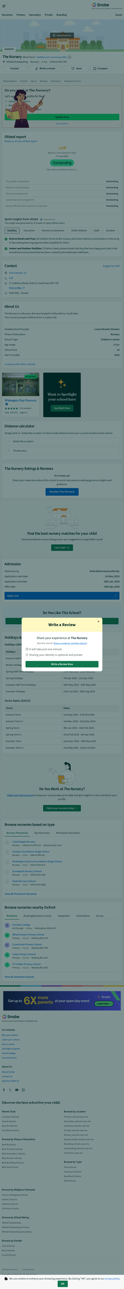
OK (62, 1284)
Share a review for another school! (70, 643)
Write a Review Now (62, 664)
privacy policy (112, 1278)
